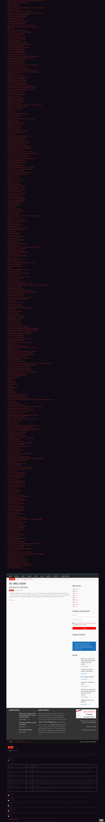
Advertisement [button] (11, 809)
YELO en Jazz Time (12, 309)
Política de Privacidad (87, 623)
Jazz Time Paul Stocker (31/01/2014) (16, 528)
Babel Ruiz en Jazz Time (13, 531)
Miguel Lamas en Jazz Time (14, 217)
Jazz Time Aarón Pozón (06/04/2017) (16, 165)
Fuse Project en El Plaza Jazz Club (15, 224)
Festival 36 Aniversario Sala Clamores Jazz (17, 144)
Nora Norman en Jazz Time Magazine (16, 101)
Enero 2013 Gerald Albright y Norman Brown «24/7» (19, 566)
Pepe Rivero (60, 730)
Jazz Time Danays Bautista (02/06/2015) (17, 436)
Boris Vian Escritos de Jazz (14, 274)
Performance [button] (11, 798)
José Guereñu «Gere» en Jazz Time (16, 476)
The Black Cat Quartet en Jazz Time (16, 498)
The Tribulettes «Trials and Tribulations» (17, 396)
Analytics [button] (10, 804)
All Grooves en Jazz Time (13, 257)
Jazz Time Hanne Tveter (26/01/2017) (16, 190)
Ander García (51, 713)
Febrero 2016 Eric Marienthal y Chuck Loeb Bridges (19, 333)
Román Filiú (55, 732)
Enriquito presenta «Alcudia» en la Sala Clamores (19, 358)
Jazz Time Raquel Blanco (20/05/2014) (16, 486)
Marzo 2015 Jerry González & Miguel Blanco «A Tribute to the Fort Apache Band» (26, 458)
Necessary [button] (10, 758)
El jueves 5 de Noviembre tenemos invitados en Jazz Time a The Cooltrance (25, 406)
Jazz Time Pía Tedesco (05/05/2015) (16, 444)
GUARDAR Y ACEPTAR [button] (12, 819)
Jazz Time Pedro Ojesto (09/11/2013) (16, 547)
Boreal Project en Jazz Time (14, 222)
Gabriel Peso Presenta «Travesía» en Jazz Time (18, 77)
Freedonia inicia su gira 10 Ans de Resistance (18, 346)
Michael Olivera (59, 726)
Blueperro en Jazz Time (13, 515)
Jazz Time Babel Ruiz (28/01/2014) (15, 529)
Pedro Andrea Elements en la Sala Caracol (17, 259)
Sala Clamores (11, 391)
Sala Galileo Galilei (12, 382)
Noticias (16, 576)
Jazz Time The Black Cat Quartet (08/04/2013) (18, 496)
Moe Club (10, 385)
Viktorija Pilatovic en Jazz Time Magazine (17, 61)
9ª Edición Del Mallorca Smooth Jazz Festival (18, 2)
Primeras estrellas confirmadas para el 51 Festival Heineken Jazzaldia (23, 330)
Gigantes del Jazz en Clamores (15, 325)
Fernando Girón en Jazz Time (14, 96)
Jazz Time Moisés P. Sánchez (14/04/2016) (17, 255)
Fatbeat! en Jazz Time (13, 344)
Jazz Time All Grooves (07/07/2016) (16, 240)
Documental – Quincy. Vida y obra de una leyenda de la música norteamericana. (26, 13)
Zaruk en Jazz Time (12, 207)
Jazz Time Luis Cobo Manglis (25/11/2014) (17, 463)
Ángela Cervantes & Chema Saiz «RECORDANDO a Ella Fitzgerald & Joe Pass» (25, 429)
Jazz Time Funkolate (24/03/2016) (15, 278)
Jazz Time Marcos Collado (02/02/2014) (17, 522)
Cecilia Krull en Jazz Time (13, 280)
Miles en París (11, 28)
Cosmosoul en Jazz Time (13, 462)
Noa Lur (54, 728)
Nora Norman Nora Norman (14, 321)
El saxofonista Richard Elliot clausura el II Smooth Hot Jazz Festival (23, 65)
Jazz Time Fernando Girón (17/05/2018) (16, 39)
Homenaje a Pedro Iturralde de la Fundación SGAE (19, 332)
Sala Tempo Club (11, 401)
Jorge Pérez (61, 724)
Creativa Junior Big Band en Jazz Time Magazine (18, 68)
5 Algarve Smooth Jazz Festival (14, 9)
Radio (23, 576)
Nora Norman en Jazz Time (14, 314)
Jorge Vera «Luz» (12, 111)
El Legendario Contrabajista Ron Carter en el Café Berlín (20, 58)
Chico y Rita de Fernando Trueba (15, 266)
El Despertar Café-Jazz (13, 387)
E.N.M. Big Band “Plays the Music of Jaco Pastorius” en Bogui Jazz (22, 351)
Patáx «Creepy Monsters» (13, 117)
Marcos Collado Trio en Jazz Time (15, 524)
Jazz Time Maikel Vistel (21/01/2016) (16, 316)
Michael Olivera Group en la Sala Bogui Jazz (17, 221)
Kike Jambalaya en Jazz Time (14, 567)
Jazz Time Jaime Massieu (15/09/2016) (16, 236)
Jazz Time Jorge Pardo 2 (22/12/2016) (16, 198)
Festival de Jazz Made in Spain (14, 6)
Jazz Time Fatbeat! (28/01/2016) (15, 311)
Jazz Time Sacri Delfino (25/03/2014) (16, 503)
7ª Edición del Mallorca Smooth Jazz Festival (18, 113)
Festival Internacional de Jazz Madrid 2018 (17, 80)
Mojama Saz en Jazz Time (13, 403)
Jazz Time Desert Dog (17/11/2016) (15, 202)
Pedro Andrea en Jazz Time (14, 540)
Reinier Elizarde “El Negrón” (48, 732)
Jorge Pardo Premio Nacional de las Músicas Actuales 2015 (21, 410)
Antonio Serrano (57, 713)
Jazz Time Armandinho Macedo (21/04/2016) (18, 252)
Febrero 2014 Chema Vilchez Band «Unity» (17, 526)
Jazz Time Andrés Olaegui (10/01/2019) (16, 51)
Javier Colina (63, 719)
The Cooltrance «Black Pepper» (15, 420)
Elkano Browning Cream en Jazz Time (16, 509)
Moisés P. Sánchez (49, 728)
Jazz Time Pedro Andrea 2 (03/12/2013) (17, 538)
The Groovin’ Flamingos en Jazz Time (16, 188)
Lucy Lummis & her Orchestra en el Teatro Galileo (19, 368)
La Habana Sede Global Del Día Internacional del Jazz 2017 (20, 167)
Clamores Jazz (52, 717)
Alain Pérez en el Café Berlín (14, 359)
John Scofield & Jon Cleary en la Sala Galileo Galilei (19, 32)
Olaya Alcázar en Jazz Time (14, 183)
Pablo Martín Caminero (59, 728)
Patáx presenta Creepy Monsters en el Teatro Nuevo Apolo (21, 118)
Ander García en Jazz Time (14, 120)
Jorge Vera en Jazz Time (13, 235)
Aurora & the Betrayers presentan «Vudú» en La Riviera (20, 342)
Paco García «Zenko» (12, 488)
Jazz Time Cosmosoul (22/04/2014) (16, 495)
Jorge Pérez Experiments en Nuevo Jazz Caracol (19, 276)
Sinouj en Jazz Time (12, 493)
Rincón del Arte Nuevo (13, 384)
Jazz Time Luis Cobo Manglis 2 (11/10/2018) (17, 84)
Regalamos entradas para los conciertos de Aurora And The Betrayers (24, 216)
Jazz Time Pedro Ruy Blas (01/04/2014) (16, 500)
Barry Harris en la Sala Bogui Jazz (15, 164)
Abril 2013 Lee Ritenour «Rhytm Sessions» (17, 561)
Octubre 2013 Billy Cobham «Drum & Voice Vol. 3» (19, 555)
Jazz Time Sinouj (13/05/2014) (14, 491)
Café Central (11, 389)
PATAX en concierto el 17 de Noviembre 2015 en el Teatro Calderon (23, 418)
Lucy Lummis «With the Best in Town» (16, 474)
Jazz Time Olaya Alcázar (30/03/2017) (16, 170)
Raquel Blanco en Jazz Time (14, 489)
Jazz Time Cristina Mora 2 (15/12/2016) (16, 200)
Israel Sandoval (57, 719)
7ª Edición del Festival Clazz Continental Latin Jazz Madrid (21, 151)
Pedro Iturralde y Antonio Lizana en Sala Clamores (19, 366)
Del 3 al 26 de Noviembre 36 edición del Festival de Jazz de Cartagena (23, 247)
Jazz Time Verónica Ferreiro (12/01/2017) (17, 193)
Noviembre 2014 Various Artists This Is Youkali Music (19, 469)
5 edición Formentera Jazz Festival (15, 63)
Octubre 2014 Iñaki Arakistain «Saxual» (16, 472)
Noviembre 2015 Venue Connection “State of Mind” (19, 408)
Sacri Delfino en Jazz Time (14, 505)
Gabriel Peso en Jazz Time (14, 536)
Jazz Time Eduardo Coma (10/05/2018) (16, 37)
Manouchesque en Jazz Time (14, 304)
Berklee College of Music (47, 715)
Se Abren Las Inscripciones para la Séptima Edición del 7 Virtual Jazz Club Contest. (26, 7)
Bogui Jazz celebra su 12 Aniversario (16, 150)
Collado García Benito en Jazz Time (16, 318)
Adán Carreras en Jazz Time (14, 245)
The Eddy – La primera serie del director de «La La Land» (21, 11)
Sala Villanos (10, 268)
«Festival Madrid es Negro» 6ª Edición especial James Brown (21, 354)
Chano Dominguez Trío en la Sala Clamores (17, 373)
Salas (41, 576)
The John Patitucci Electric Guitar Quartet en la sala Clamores (22, 158)
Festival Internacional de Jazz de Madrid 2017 (18, 131)
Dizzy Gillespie (57, 717)
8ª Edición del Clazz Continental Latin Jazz (17, 91)
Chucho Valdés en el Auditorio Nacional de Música (19, 339)
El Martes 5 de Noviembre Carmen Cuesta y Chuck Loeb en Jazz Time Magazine (26, 554)
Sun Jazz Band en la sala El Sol (14, 287)
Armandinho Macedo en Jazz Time (15, 295)
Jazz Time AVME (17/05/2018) (14, 40)
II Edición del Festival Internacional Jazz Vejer (18, 155)
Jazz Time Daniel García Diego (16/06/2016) (17, 243)
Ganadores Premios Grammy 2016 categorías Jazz (19, 326)
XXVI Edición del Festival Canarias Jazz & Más (18, 141)
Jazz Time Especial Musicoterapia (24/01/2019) (18, 47)
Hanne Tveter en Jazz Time (14, 203)
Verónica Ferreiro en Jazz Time (15, 209)
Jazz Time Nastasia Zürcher (14, 233)
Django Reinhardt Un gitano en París (16, 250)
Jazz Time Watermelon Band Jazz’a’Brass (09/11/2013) (20, 548)
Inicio (10, 576)
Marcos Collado (48, 726)
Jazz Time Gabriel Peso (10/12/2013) (16, 535)
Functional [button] (10, 793)
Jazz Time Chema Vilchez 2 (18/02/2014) (17, 517)
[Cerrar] (10, 747)
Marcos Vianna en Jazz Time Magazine (16, 82)
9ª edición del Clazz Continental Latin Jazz (17, 54)
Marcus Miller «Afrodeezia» (14, 448)
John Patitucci (43, 724)
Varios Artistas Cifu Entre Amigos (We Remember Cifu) (20, 290)
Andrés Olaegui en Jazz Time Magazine (16, 75)
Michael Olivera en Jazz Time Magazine (16, 124)
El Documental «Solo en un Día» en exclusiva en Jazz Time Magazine (23, 56)
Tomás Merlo (60, 732)
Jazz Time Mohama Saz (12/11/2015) (15, 340)
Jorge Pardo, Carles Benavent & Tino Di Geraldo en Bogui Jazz (22, 365)
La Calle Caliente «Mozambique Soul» (16, 434)
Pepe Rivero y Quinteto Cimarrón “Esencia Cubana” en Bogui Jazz (22, 372)
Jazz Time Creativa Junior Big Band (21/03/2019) (18, 44)
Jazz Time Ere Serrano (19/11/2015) (15, 335)
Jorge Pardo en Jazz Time (13, 212)
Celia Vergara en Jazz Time (14, 238)
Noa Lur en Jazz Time (12, 479)
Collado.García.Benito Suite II (14, 323)
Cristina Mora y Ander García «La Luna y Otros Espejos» (20, 427)
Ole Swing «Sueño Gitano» (14, 424)
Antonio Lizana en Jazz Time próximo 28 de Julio (19, 430)
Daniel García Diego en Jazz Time (15, 261)
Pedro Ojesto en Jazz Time (14, 550)
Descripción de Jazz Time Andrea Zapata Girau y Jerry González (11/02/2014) (25, 519)
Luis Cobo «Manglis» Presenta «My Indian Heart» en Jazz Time (22, 86)
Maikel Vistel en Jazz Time (14, 349)
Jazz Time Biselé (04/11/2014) (14, 465)
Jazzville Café (11, 378)
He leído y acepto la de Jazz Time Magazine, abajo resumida (84, 623)
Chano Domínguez (42, 717)
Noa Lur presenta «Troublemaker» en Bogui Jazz (19, 269)
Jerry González (59, 722)
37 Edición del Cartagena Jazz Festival (16, 132)
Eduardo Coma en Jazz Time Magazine (16, 98)
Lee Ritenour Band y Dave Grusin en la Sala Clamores (20, 148)
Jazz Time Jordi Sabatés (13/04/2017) (16, 160)
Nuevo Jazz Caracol (12, 301)
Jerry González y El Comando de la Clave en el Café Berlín (21, 297)
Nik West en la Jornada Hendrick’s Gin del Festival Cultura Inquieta (23, 292)
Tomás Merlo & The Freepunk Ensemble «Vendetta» (20, 467)
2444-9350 (93, 741)
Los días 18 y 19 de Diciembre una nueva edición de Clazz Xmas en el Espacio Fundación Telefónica (30, 363)
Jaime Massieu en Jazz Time (14, 254)
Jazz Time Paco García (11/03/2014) (15, 510)
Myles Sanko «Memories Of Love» (15, 18)
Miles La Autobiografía (13, 242)
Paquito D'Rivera (45, 730)
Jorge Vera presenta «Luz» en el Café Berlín (18, 228)
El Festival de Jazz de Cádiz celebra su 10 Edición (19, 143)
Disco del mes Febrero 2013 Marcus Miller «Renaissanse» (21, 564)
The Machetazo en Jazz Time (14, 125)
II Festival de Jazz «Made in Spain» (15, 99)
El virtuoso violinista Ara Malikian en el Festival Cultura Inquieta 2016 (23, 328)
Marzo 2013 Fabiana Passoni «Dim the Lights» (18, 562)
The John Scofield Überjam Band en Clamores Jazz (19, 146)
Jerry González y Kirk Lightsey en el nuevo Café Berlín (20, 307)
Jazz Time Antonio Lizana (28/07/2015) (17, 432)
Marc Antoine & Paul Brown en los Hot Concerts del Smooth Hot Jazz (23, 72)
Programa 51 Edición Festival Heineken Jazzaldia (18, 273)
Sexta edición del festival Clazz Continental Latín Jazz (20, 283)
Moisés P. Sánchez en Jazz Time (15, 302)
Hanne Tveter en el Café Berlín (15, 184)
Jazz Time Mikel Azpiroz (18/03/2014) (16, 507)
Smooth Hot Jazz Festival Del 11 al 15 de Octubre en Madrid (21, 136)
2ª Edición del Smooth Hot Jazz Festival (17, 66)
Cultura (48, 576)
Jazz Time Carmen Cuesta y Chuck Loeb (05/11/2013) (20, 552)
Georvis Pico (44, 719)
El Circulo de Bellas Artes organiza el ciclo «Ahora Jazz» (20, 353)
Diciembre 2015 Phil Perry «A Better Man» (17, 375)
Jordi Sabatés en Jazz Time (14, 176)
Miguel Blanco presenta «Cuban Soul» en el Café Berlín (20, 370)
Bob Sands (63, 715)
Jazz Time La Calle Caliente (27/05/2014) (17, 483)
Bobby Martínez (57, 715)
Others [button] (9, 814)
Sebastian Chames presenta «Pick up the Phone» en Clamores (22, 347)
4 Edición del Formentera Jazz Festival (16, 94)
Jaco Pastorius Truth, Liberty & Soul (16, 179)
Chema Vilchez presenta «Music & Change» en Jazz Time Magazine (23, 153)
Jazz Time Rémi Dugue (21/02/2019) (16, 46)
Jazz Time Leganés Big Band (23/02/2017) (17, 186)
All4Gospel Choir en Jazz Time (14, 127)
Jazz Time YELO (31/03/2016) (14, 264)
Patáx (49, 730)
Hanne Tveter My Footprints (14, 181)
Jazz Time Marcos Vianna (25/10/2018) (16, 79)
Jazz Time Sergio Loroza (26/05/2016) (16, 248)
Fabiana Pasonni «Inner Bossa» (15, 455)
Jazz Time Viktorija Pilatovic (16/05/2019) (17, 42)
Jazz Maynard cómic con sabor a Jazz (16, 219)
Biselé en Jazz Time (12, 470)
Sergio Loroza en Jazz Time (14, 271)
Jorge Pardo (55, 725)
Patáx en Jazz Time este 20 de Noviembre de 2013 (19, 545)
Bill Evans (53, 715)
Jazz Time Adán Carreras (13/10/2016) (16, 229)
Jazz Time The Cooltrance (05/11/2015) (16, 356)
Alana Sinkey (45, 713)
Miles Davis (43, 728)
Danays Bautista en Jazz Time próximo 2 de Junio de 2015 (21, 437)
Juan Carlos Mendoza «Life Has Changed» (17, 16)
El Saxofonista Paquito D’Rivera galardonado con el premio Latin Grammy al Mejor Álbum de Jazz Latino (31, 399)
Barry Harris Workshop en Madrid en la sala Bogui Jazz (20, 169)
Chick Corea (47, 717)
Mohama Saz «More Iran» (13, 422)
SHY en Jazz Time (12, 134)
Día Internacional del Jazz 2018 (15, 108)
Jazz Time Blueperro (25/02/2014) (15, 514)
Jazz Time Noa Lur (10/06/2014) (15, 477)
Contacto (55, 576)
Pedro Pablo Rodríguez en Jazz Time (16, 122)
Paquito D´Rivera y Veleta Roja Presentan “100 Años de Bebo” (21, 87)
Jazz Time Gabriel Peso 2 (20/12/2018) (16, 53)
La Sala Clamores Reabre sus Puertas (16, 20)
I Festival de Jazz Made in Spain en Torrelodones (19, 157)
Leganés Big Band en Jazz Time (15, 195)
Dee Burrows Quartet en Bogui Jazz (16, 196)
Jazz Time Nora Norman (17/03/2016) (16, 294)
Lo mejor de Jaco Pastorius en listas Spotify (18, 394)
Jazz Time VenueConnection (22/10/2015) (17, 411)
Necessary (11, 760)
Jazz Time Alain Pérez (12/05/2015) (15, 441)
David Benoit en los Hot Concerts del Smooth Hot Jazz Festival (22, 70)
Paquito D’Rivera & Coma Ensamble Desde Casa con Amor (21, 25)
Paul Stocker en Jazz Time (14, 533)
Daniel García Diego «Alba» (13, 377)
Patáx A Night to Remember (14, 320)
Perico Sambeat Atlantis (13, 4)
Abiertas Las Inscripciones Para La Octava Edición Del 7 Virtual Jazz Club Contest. (26, 1)
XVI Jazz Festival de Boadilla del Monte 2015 (17, 398)
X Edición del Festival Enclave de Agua (16, 139)
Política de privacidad (91, 726)
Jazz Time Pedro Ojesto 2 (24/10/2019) (16, 23)
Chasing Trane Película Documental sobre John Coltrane (20, 172)
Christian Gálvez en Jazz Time (14, 129)
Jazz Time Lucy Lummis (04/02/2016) (16, 306)
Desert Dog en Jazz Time (13, 226)
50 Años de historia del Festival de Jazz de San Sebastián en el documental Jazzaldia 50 (28, 285)
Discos (36, 576)
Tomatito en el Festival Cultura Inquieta (17, 281)
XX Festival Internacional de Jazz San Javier (17, 138)
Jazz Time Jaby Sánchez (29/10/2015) (16, 361)
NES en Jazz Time (12, 231)
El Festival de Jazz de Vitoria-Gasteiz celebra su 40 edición (21, 262)
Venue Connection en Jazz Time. (15, 413)
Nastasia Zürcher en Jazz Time (15, 110)
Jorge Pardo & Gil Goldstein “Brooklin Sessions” (19, 21)
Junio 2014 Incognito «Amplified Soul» (16, 481)
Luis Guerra (42, 726)
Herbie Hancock (50, 719)
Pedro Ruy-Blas (54, 730)
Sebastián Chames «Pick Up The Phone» (17, 405)
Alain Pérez (41, 713)
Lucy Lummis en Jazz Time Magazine (16, 337)
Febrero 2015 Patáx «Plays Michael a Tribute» (17, 460)
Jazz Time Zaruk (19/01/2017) (14, 191)
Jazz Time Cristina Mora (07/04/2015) (16, 450)
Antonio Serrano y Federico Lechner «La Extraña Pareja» (20, 453)
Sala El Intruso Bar (12, 392)
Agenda (29, 576)
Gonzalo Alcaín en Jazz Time (14, 115)
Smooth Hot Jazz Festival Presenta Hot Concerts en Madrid (21, 89)
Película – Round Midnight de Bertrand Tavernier (19, 14)
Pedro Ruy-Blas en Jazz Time (14, 502)
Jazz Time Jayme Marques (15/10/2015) (16, 417)
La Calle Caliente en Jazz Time (14, 484)
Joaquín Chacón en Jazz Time (14, 35)
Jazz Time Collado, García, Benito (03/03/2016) (18, 299)
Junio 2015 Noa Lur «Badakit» (14, 439)
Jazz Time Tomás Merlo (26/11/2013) (16, 541)
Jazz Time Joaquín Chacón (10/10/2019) (17, 30)
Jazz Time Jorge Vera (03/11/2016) (15, 210)
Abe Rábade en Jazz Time (13, 73)
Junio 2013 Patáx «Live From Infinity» (16, 557)
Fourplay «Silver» (11, 380)
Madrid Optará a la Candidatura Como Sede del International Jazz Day (23, 27)
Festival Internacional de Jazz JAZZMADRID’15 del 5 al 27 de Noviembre (23, 415)
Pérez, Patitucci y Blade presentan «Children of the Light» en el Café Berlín (25, 105)
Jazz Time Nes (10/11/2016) (14, 205)
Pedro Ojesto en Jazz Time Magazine (16, 34)
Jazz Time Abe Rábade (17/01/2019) (16, 49)
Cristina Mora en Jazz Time (14, 214)
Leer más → (12, 600)
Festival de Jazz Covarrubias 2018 (15, 92)
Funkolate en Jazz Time (13, 313)
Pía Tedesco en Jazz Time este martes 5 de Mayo (19, 446)
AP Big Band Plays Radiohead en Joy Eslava (17, 162)
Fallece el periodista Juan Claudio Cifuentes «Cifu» (19, 457)
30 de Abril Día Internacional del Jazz (16, 288)
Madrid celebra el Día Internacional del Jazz (17, 106)
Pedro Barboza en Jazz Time (14, 103)
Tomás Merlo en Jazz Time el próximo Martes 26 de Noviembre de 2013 (24, 543)
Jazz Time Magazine (47, 721)
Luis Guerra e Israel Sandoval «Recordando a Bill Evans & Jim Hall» (22, 425)
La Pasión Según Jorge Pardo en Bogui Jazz (17, 174)
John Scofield (49, 724)
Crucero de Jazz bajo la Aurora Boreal (16, 59)
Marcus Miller (54, 726)
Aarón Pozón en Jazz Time (14, 177)
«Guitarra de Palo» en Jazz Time (15, 521)
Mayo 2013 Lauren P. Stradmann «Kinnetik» (17, 559)
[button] (84, 646)
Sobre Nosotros (65, 576)
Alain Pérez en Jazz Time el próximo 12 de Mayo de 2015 (20, 443)
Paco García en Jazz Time (13, 512)
